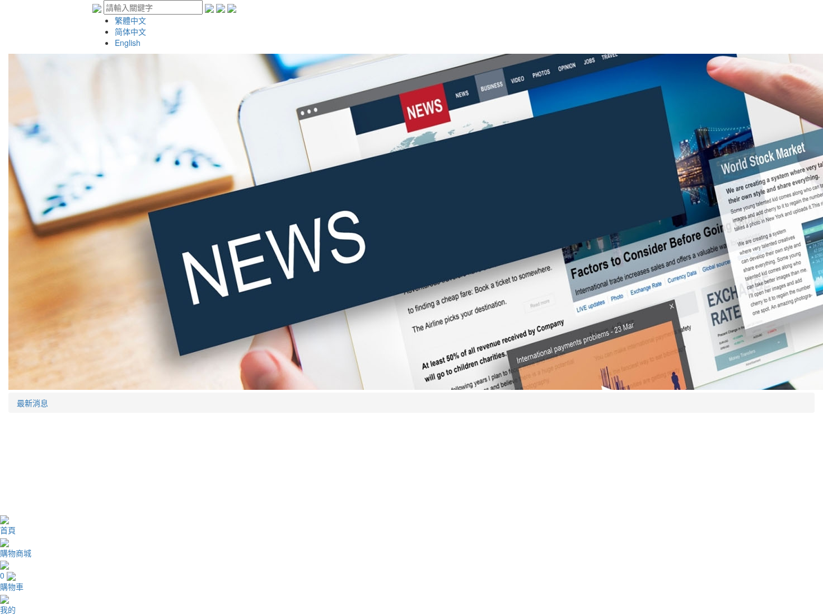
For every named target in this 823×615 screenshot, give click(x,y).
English (128, 42)
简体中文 (130, 31)
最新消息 (32, 402)
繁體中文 (130, 20)
